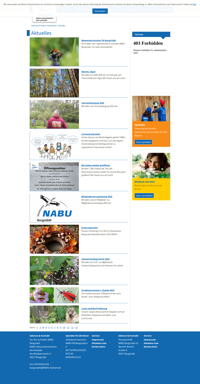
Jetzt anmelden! (144, 195)
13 (76, 327)
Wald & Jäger (88, 71)
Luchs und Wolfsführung (94, 308)
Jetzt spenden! (143, 142)
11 (68, 327)
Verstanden (100, 11)
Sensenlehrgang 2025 (92, 102)
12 (72, 327)
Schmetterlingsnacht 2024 (95, 258)
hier (194, 4)
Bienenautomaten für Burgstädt (98, 40)
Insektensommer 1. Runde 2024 (97, 290)
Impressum (98, 339)
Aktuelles (61, 25)
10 (64, 327)
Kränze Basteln (89, 227)
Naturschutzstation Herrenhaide (44, 25)
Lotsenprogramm (90, 134)
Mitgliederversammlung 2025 (96, 196)
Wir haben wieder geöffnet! (95, 165)
